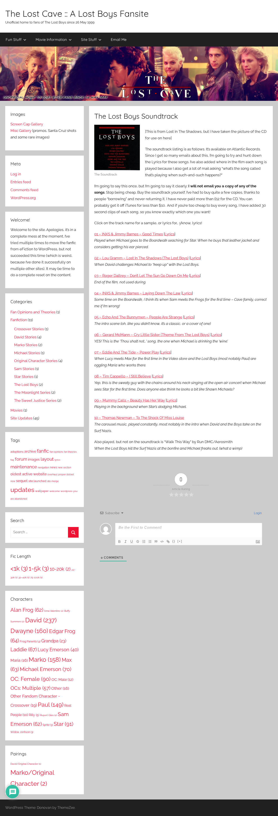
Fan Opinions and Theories (32, 312)
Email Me (118, 39)
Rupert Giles (48, 715)
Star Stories (23, 376)
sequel (22, 481)
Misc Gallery (20, 130)
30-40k (24, 577)
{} (173, 541)
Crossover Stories (29, 329)
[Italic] (125, 541)
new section (64, 467)
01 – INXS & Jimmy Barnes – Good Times (128, 234)
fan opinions (56, 451)
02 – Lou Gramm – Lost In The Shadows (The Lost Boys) (141, 258)
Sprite (48, 724)
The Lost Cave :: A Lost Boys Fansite (77, 13)
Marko (45, 659)
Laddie (23, 649)
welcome (55, 491)
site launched (37, 481)
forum (21, 459)
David (41, 620)
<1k (19, 568)
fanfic (43, 451)
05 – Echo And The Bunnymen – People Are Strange (138, 317)
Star (63, 724)
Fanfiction (18, 320)
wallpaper (42, 491)
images (34, 459)
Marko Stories (25, 345)
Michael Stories (27, 353)
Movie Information (51, 39)
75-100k (36, 577)
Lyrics (169, 234)
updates (22, 490)
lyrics (57, 460)
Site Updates (21, 418)
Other (60, 688)
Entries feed (20, 182)
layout (47, 459)
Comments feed (24, 190)
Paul (50, 704)
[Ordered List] (144, 541)
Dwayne (29, 630)
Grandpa (53, 640)
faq (12, 460)
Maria (19, 660)
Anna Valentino (53, 611)
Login (257, 513)
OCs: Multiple (30, 688)
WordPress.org (23, 198)
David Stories (25, 337)
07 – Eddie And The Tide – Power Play (126, 352)
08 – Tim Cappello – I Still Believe (122, 376)
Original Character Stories (36, 361)
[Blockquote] (156, 541)
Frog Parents (30, 641)
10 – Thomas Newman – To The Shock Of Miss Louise (139, 417)
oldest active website (28, 474)
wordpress (66, 491)
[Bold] (119, 541)
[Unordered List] (150, 541)
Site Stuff (89, 39)
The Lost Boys (26, 384)
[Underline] (132, 541)
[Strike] (138, 541)
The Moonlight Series (32, 392)
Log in (15, 174)
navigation (43, 467)
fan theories (70, 451)
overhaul (52, 474)
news (53, 467)
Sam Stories (24, 369)
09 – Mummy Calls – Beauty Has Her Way (129, 400)
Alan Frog (26, 610)
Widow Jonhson (21, 732)
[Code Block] (162, 541)
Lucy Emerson (58, 649)
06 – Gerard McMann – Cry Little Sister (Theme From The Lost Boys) (152, 334)
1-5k (39, 568)
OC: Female (30, 679)
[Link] (168, 541)
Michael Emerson (45, 669)
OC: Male (62, 679)
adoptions (16, 451)
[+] (179, 541)
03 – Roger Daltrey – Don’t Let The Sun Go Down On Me (141, 275)
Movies (16, 410)
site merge (53, 481)
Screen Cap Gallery (26, 124)
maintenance (23, 466)
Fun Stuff (14, 39)
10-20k (60, 569)
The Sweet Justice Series (35, 400)
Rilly (34, 715)
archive (30, 451)
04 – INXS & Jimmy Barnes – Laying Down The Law (137, 293)
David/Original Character (25, 764)
